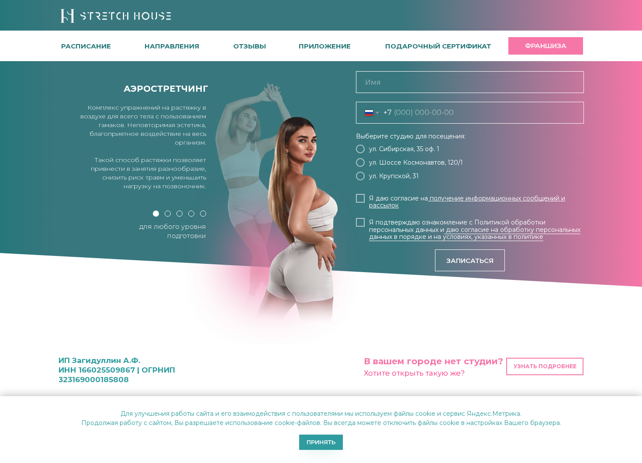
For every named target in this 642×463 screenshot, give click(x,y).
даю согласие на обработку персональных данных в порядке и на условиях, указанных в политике (474, 233)
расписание (86, 46)
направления (172, 46)
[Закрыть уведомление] (635, 402)
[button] (249, 46)
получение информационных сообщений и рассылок (467, 202)
